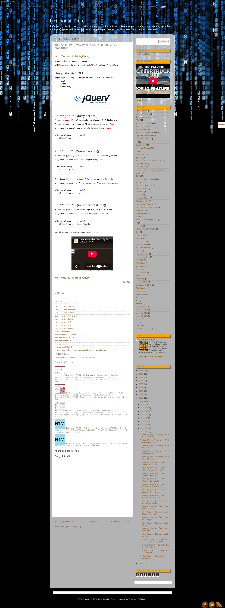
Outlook (139, 217)
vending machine (143, 329)
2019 (141, 394)
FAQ (138, 120)
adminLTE (140, 269)
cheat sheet (141, 241)
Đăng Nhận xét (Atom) (71, 527)
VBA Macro (140, 154)
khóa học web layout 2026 (147, 220)
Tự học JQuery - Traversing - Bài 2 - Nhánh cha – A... (155, 452)
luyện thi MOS (142, 282)
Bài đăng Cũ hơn (120, 521)
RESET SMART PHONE (146, 229)
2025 (141, 374)
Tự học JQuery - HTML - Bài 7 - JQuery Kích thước (153, 463)
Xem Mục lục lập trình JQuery (72, 56)
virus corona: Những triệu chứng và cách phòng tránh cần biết (80, 350)
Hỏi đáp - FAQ (116, 6)
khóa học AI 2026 (143, 276)
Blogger (143, 599)
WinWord (139, 192)
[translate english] (163, 6)
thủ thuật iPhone (142, 198)
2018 (141, 398)
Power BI (139, 297)
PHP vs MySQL (142, 189)
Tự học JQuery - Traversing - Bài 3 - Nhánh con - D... (155, 447)
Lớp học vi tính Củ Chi (64, 319)
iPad (138, 232)
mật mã (139, 322)
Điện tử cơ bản (142, 201)
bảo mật (139, 238)
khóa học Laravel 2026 (145, 133)
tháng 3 (144, 428)
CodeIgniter (141, 145)
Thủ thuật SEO (142, 266)
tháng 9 (144, 415)
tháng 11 (145, 408)
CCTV (138, 251)
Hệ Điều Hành (142, 291)
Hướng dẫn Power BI (144, 204)
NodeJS (139, 151)
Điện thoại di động (143, 285)
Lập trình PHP (142, 164)
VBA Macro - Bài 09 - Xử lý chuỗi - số (80, 428)
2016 (141, 563)
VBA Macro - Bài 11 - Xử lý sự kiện (79, 375)
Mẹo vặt (85, 6)
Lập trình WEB (91, 357)
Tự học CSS (141, 129)
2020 (141, 391)
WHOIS (141, 6)
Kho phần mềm (99, 6)
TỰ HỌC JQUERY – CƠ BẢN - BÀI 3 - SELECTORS (154, 546)
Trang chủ (8, 6)
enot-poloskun (122, 599)
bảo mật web (141, 273)
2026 (141, 371)
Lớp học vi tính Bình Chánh (66, 316)
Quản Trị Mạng (35, 6)
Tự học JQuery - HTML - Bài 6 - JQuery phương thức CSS (153, 469)
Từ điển (221, 125)
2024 (141, 377)
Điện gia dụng (141, 213)
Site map (130, 6)
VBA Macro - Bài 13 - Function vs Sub (80, 393)
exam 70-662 (141, 316)
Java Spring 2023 (143, 294)
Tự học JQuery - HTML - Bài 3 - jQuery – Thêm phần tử (153, 485)
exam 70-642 (141, 313)
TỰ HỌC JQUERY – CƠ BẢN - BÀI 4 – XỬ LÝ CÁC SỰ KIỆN (154, 541)
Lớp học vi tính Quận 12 (65, 325)
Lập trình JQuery (77, 357)
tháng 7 (144, 421)
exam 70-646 (141, 245)
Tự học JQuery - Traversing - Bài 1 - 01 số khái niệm (155, 458)
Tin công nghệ (72, 6)
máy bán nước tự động (145, 179)
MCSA (138, 182)
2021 (141, 388)
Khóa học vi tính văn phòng (66, 303)
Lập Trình (21, 6)
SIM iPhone (140, 263)
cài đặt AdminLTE (143, 307)
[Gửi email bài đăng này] (57, 354)
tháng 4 (144, 425)
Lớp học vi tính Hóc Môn (65, 310)
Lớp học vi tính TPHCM (64, 307)
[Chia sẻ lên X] (62, 354)
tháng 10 (145, 411)
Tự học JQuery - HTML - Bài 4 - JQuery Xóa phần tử (153, 480)
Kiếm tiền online (142, 257)
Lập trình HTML (142, 139)
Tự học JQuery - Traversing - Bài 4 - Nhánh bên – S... (155, 441)
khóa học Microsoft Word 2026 (148, 161)
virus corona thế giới (63, 341)
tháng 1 (144, 432)
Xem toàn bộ (141, 100)
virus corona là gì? (62, 332)
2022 (141, 384)
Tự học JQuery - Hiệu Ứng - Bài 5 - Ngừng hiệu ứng (154, 513)
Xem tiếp (77, 432)
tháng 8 (144, 418)
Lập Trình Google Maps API (147, 207)
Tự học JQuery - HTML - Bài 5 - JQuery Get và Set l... (153, 474)
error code (140, 210)
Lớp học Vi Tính (66, 20)
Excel (138, 173)
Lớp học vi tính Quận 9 (64, 322)
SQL (138, 301)
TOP (138, 176)
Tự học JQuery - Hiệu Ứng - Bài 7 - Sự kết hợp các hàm (154, 502)
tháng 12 (145, 404)
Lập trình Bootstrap (144, 136)
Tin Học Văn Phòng (54, 6)
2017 (141, 401)
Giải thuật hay (141, 288)
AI (137, 223)
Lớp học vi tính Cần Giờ (64, 313)
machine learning (143, 248)
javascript (140, 195)
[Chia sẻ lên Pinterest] (67, 354)
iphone (139, 158)
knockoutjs (140, 279)
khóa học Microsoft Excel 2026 (148, 170)
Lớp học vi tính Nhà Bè (64, 328)
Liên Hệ (152, 6)
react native (141, 325)
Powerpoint (140, 235)
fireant (138, 319)
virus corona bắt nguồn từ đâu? (68, 335)
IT (137, 142)
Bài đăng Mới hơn (64, 521)
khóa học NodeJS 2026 (145, 185)
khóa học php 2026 (144, 123)
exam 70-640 (141, 310)
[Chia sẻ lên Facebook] (65, 354)
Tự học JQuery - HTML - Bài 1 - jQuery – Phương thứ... (153, 496)
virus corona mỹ (61, 344)
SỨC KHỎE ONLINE (147, 340)
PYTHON (139, 260)
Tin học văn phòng (143, 117)
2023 (141, 381)
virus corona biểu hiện (64, 347)
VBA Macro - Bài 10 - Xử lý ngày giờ (80, 444)
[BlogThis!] (60, 354)
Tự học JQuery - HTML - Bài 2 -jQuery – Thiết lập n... (153, 491)
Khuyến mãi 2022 (143, 54)
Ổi (150, 342)
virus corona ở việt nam (64, 338)
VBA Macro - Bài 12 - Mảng (76, 410)
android (139, 304)
